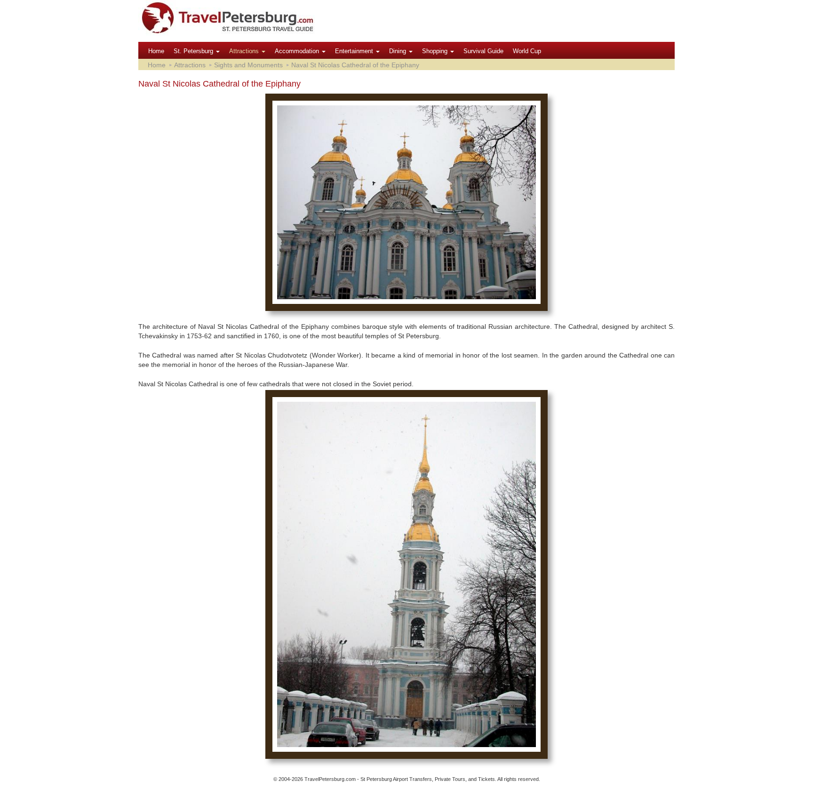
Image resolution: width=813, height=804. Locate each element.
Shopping (435, 51)
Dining (398, 51)
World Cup (527, 51)
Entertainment (355, 51)
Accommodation (298, 51)
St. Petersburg (194, 51)
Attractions (245, 51)
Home (156, 51)
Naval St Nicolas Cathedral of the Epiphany (355, 65)
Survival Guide (483, 51)
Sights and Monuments (248, 65)
